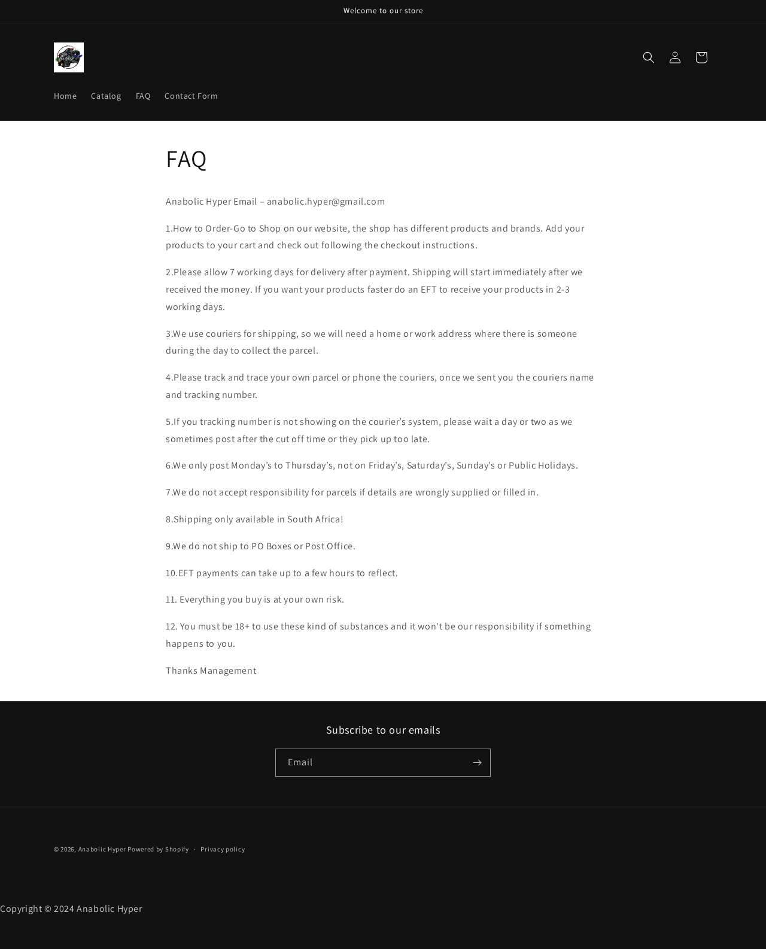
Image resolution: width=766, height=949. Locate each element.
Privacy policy (222, 849)
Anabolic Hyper (102, 849)
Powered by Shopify (158, 849)
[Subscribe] (477, 763)
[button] (649, 57)
